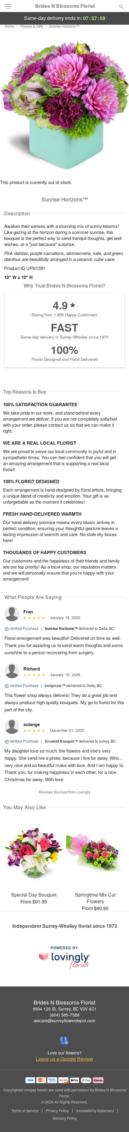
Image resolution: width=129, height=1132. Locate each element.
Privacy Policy (57, 1110)
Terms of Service (24, 1110)
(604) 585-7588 (65, 1015)
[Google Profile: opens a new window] (64, 1040)
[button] (116, 1118)
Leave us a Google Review (64, 1059)
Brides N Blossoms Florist (65, 6)
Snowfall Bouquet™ (61, 741)
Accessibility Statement (95, 1110)
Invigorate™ (55, 685)
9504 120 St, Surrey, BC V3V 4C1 (65, 1009)
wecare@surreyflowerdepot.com (64, 1020)
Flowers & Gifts (31, 26)
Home (9, 26)
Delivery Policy (64, 1118)
